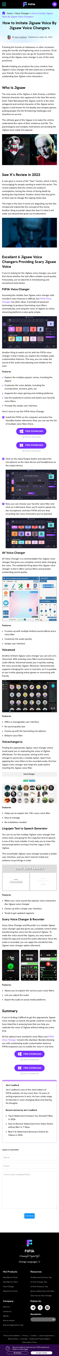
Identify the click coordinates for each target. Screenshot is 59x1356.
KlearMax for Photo (10, 1277)
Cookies (33, 1336)
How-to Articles (9, 1320)
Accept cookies (41, 1353)
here (26, 1349)
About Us (6, 1307)
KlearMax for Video (10, 1282)
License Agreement (46, 1336)
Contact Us (7, 1311)
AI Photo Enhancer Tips (39, 1287)
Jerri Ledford (20, 37)
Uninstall (24, 1339)
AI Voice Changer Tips (38, 1282)
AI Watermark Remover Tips (41, 1277)
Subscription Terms (29, 1342)
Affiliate (6, 1316)
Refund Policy (13, 1339)
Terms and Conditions (11, 1336)
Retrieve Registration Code (13, 1325)
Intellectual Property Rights (39, 1339)
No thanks (17, 1353)
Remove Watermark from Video (42, 1291)
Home (10, 13)
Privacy (25, 1336)
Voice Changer (22, 13)
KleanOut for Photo (10, 1291)
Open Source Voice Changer (41, 1296)
